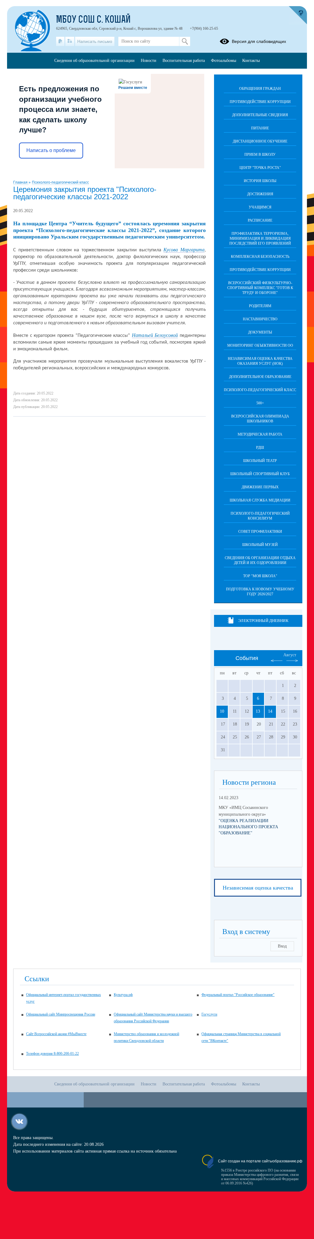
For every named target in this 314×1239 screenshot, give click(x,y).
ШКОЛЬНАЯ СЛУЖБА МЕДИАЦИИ (260, 500)
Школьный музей (260, 545)
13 (258, 711)
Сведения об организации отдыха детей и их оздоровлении (260, 560)
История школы (260, 181)
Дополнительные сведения (260, 115)
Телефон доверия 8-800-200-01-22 (52, 1053)
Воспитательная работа (184, 60)
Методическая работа (260, 434)
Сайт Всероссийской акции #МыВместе (56, 1034)
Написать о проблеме (51, 150)
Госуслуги (209, 1014)
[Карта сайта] (69, 41)
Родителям (260, 306)
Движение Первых (260, 487)
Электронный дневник (263, 620)
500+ (260, 403)
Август (289, 655)
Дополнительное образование (260, 377)
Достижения (260, 194)
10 (222, 711)
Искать (184, 41)
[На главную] (60, 41)
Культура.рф (123, 995)
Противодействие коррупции (260, 102)
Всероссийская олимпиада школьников (260, 418)
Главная (21, 182)
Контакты (251, 60)
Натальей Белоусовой (155, 335)
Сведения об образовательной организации (94, 60)
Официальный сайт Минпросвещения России (60, 1014)
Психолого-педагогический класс (60, 182)
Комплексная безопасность (260, 256)
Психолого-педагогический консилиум (260, 515)
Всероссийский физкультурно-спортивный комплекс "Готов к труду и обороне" (260, 288)
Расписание (260, 220)
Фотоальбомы (223, 60)
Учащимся (260, 207)
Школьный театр (260, 461)
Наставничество (260, 319)
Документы (260, 332)
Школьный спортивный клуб (260, 474)
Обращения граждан (260, 88)
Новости (148, 60)
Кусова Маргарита (184, 249)
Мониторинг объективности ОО (260, 345)
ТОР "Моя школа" (260, 576)
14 (270, 711)
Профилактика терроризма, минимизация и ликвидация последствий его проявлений (260, 238)
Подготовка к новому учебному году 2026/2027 (260, 591)
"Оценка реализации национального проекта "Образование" (248, 826)
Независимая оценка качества (258, 888)
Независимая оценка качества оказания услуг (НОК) (260, 361)
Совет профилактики (260, 531)
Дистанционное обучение (260, 141)
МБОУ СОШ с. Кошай (93, 20)
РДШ (260, 447)
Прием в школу (260, 154)
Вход (282, 946)
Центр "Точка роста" (260, 168)
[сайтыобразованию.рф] (298, 15)
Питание (260, 128)
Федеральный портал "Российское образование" (237, 995)
